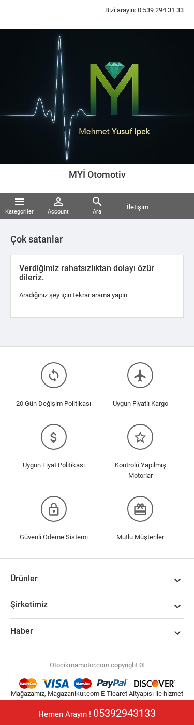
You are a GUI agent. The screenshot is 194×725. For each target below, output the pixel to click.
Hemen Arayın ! (97, 713)
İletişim (137, 207)
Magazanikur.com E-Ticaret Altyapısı (101, 694)
